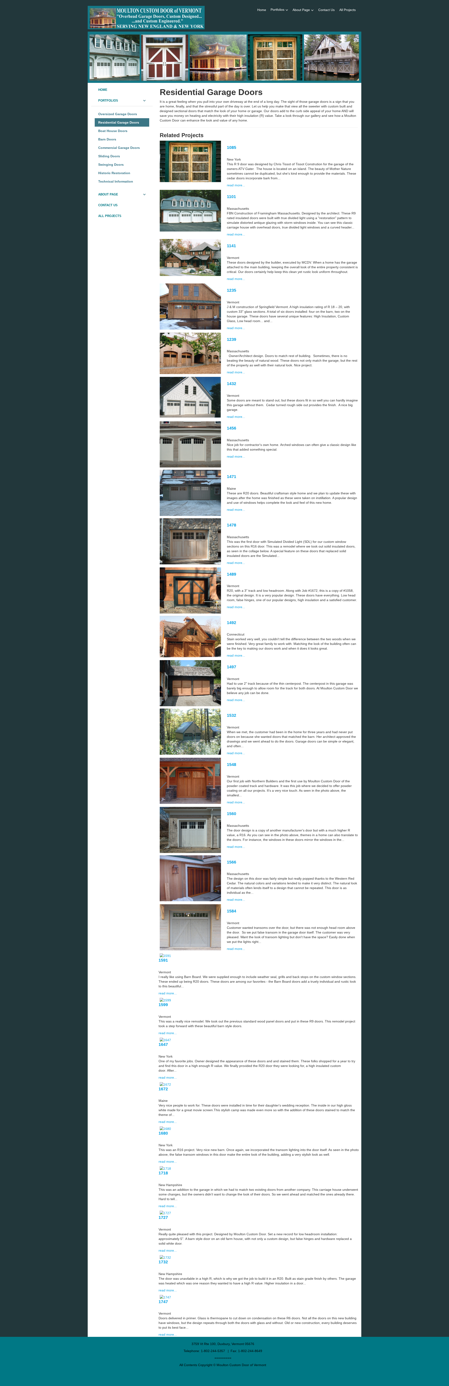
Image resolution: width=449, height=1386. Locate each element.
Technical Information (115, 181)
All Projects (347, 10)
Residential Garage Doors (118, 122)
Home (261, 10)
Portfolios (277, 9)
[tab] (122, 90)
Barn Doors (107, 139)
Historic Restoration (114, 173)
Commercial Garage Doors (119, 148)
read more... (236, 185)
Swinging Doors (111, 164)
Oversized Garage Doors (117, 114)
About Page (301, 10)
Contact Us (326, 10)
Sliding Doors (109, 156)
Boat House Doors (112, 131)
